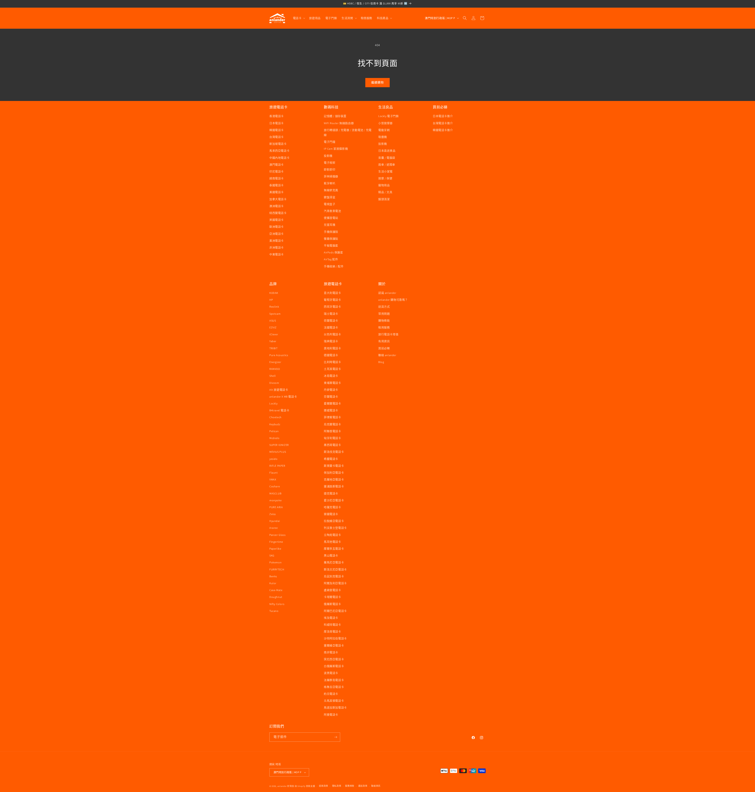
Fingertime (276, 542)
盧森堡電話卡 (332, 590)
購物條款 (384, 320)
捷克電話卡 (331, 493)
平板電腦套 (331, 245)
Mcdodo (274, 438)
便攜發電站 (331, 218)
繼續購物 (377, 82)
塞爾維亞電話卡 (334, 645)
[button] (299, 18)
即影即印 (329, 169)
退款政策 (323, 786)
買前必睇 (384, 348)
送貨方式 (384, 306)
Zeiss (272, 514)
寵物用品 (384, 185)
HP (271, 300)
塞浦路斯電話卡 (334, 486)
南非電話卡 (331, 652)
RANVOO (274, 369)
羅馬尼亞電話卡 (334, 562)
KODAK (273, 293)
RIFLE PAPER (277, 466)
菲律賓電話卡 (332, 417)
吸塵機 (382, 137)
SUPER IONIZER (279, 445)
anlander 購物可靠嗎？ (393, 300)
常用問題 (384, 313)
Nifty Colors (276, 604)
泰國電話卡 (276, 185)
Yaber (272, 341)
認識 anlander (387, 293)
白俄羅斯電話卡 (334, 666)
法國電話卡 (331, 327)
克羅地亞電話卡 (334, 479)
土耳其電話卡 (332, 369)
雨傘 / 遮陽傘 (386, 164)
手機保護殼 (331, 232)
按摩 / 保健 (385, 178)
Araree (273, 528)
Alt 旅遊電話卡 (278, 389)
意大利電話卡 (332, 293)
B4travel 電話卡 (279, 410)
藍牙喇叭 (329, 183)
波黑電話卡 (331, 673)
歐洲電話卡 (276, 226)
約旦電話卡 (331, 694)
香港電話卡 (276, 116)
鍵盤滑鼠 (329, 197)
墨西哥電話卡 (332, 445)
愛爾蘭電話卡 (332, 403)
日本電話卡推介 (443, 116)
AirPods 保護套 (333, 252)
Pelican (274, 431)
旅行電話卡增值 (388, 334)
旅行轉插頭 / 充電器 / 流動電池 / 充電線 (348, 132)
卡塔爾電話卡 (332, 597)
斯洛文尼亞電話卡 (335, 569)
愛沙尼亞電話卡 (334, 500)
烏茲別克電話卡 (334, 576)
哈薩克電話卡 (332, 507)
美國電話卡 (276, 192)
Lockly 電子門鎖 (388, 116)
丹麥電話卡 (331, 389)
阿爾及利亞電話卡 (335, 583)
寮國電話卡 (331, 514)
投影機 (328, 156)
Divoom (274, 383)
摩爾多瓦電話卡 (334, 548)
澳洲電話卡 (276, 206)
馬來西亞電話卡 (279, 150)
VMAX (272, 479)
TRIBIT (273, 348)
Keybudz (274, 424)
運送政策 (362, 786)
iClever (273, 334)
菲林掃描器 (331, 176)
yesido (273, 459)
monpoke (275, 500)
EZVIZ (273, 327)
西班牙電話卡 (332, 306)
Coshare (274, 486)
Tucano (274, 611)
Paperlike (275, 548)
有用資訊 (384, 341)
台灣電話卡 (276, 137)
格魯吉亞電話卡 (334, 687)
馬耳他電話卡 (332, 542)
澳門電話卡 (276, 164)
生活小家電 (385, 171)
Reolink (274, 306)
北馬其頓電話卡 (334, 700)
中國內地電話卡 (279, 158)
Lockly (273, 403)
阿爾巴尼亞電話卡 (335, 611)
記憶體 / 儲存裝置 (335, 116)
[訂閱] (335, 737)
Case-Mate (275, 590)
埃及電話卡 (331, 618)
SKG (271, 555)
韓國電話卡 (276, 130)
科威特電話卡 (332, 624)
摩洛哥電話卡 (332, 631)
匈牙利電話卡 (332, 438)
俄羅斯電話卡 (332, 604)
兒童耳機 (329, 224)
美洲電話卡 (276, 240)
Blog (381, 362)
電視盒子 (329, 204)
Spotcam (275, 313)
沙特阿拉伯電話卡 (335, 638)
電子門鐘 (329, 142)
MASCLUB (275, 493)
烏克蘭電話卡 (332, 424)
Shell (272, 376)
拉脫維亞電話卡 (334, 521)
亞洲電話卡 (276, 234)
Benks (273, 576)
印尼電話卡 (276, 171)
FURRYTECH (276, 569)
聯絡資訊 (375, 786)
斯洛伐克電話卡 (334, 452)
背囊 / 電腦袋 (386, 158)
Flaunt (273, 472)
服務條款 (349, 786)
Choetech (275, 417)
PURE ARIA (276, 507)
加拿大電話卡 (278, 199)
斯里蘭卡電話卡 (334, 466)
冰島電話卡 (331, 376)
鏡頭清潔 (384, 199)
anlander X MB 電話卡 (283, 396)
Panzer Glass (277, 535)
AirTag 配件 (331, 259)
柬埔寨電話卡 (332, 383)
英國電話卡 (276, 220)
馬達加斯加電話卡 (335, 707)
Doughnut (275, 597)
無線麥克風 (331, 190)
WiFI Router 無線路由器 (339, 123)
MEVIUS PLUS (277, 452)
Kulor (272, 583)
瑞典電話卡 (331, 341)
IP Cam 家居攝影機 (336, 148)
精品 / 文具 (385, 192)
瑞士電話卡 (331, 313)
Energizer (275, 362)
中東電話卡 (276, 254)
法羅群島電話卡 (334, 680)
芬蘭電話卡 (331, 396)
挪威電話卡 (331, 410)
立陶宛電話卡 (332, 535)
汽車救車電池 (332, 211)
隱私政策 (336, 786)
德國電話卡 (331, 355)
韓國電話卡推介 (443, 130)
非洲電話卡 (276, 247)
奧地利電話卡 (332, 348)
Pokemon (275, 562)
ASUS (272, 320)
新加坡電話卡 (278, 144)
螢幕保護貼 (331, 238)
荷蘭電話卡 (331, 320)
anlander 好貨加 (285, 786)
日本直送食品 (387, 150)
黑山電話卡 (331, 555)
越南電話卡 (276, 178)
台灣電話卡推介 (443, 123)
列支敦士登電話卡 (335, 528)
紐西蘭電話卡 (278, 213)
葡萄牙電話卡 (332, 300)
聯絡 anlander (387, 355)
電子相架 (329, 162)
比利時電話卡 (332, 362)
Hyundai (274, 521)
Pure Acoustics (278, 355)
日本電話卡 (276, 123)
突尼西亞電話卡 (334, 659)
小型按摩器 (385, 123)
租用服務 (384, 327)
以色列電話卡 (332, 334)
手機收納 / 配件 (333, 266)
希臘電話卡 (331, 459)
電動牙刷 (384, 130)
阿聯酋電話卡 (332, 431)
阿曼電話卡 (331, 714)
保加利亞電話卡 (334, 472)
